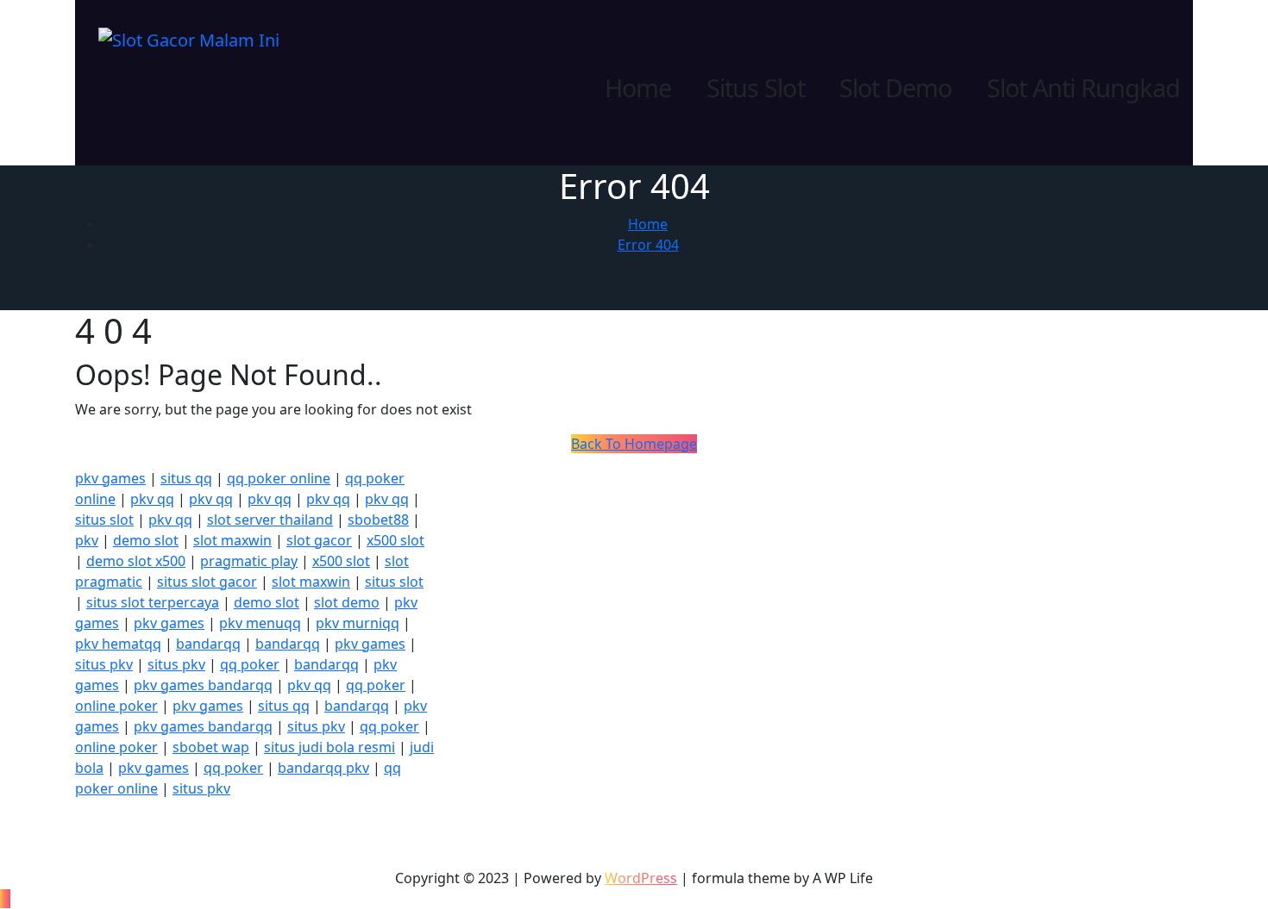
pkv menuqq (260, 622)
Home (638, 88)
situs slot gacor (207, 581)
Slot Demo (895, 88)
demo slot (146, 540)
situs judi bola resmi (329, 747)
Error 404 (648, 244)
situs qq (186, 478)
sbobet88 (378, 519)
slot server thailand (270, 519)
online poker (116, 705)
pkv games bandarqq (203, 685)
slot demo (347, 602)
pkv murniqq (357, 622)
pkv (86, 540)
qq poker (249, 664)
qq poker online (278, 478)
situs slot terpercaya (152, 602)
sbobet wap (211, 747)
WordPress (641, 878)
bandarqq (208, 643)
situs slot (104, 519)
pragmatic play (249, 560)
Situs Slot (755, 88)
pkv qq (152, 498)
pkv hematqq (118, 643)
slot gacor (319, 540)
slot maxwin (232, 540)
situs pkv (104, 664)
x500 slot (395, 540)
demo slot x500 (135, 560)
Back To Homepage (634, 443)
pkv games (110, 478)
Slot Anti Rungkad (1083, 88)
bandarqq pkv (323, 767)
